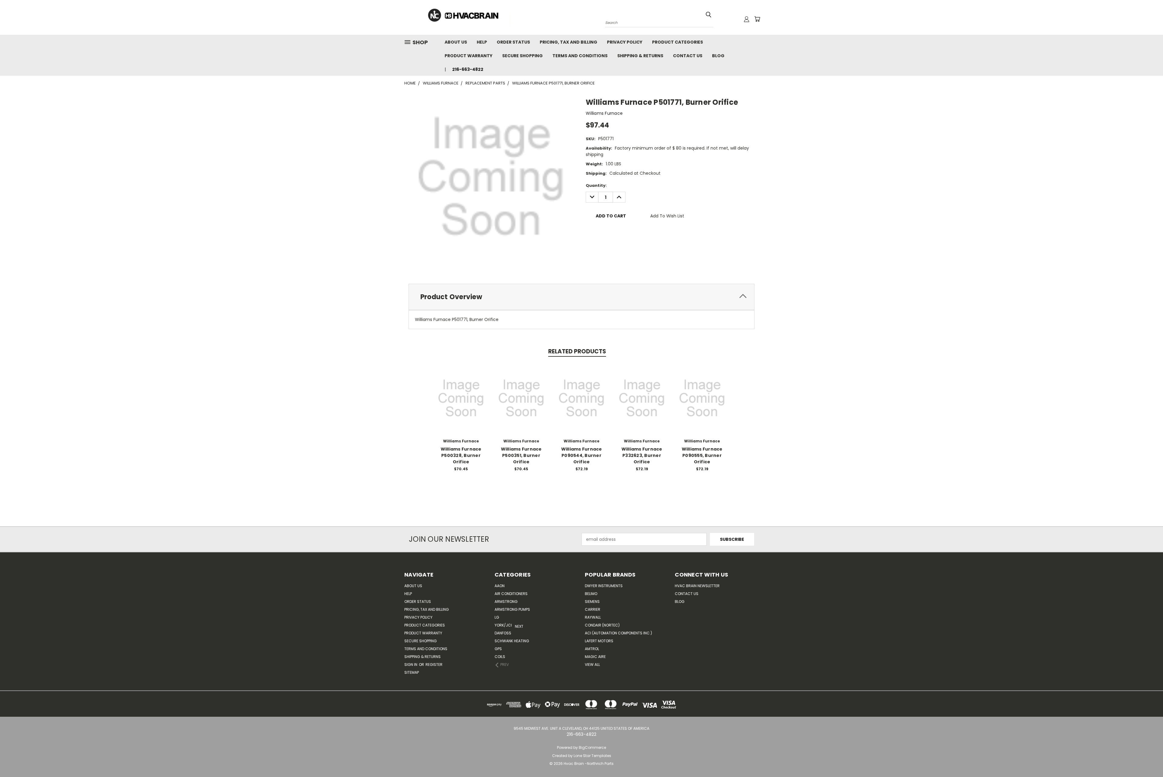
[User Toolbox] (747, 19)
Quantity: (596, 185)
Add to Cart (461, 402)
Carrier (592, 609)
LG (497, 617)
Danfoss (503, 633)
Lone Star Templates (592, 755)
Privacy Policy (624, 42)
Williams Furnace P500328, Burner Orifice (461, 455)
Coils (500, 656)
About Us (456, 42)
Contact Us (687, 56)
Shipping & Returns (640, 56)
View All (592, 664)
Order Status (513, 42)
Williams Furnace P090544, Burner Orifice (581, 455)
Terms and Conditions (580, 56)
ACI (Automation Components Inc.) (618, 633)
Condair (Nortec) (602, 625)
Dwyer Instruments (604, 585)
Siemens (592, 601)
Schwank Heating (512, 640)
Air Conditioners (511, 593)
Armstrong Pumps (512, 609)
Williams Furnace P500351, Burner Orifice (521, 455)
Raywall (593, 617)
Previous (1147, 758)
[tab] (581, 297)
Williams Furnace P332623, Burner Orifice (641, 455)
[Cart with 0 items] (757, 19)
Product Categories (677, 42)
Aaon (500, 585)
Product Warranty (468, 56)
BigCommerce (592, 747)
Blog (718, 56)
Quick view (461, 391)
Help (482, 42)
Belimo (591, 593)
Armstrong (506, 601)
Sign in (411, 664)
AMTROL (592, 648)
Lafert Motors (599, 640)
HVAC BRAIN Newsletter (697, 585)
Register (434, 664)
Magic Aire (595, 656)
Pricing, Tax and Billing (568, 42)
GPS (498, 648)
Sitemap (411, 672)
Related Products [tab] (577, 351)
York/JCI (503, 625)
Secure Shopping (522, 56)
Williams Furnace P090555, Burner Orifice (702, 455)
